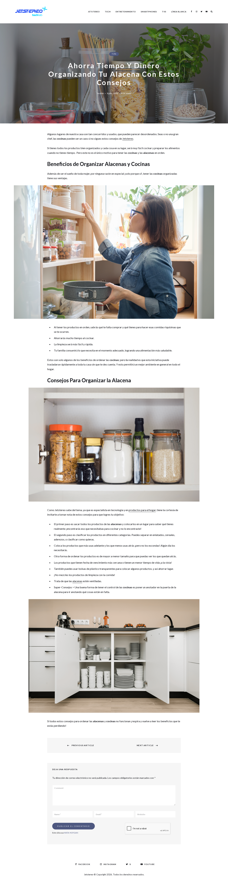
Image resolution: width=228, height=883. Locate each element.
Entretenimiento (126, 12)
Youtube (206, 11)
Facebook (191, 11)
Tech (107, 12)
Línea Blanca (178, 12)
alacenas (77, 581)
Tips (114, 54)
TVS (164, 12)
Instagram (196, 11)
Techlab (100, 93)
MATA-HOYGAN (71, 833)
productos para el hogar (142, 510)
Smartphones (149, 12)
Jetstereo (94, 12)
